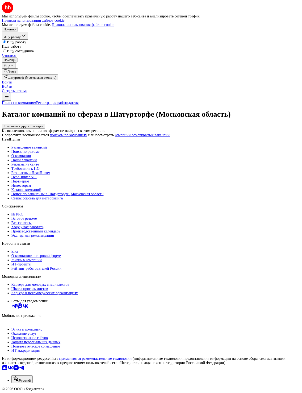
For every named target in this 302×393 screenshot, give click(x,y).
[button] (7, 82)
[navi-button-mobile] (6, 97)
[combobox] (22, 379)
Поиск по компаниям (19, 103)
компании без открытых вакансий (142, 135)
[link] (10, 71)
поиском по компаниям (68, 135)
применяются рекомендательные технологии (95, 358)
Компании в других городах (23, 126)
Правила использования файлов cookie (83, 25)
